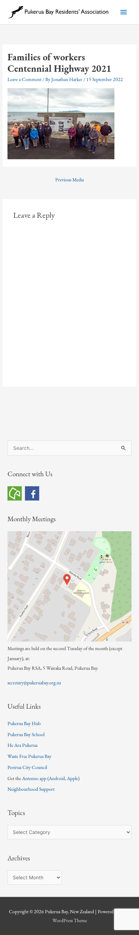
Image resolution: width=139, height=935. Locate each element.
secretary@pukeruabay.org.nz (34, 682)
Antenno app (34, 778)
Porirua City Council (27, 767)
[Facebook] (32, 492)
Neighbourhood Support (31, 789)
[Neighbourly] (14, 492)
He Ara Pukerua (22, 745)
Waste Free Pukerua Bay (29, 756)
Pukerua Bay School (26, 734)
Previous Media (69, 179)
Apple (72, 778)
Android (57, 778)
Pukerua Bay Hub (24, 723)
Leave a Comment (24, 79)
